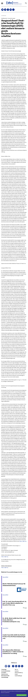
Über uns (16, 669)
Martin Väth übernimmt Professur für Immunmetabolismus (14, 584)
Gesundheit (3, 672)
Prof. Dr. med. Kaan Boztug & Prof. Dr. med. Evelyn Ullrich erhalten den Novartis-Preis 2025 (15, 603)
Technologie (3, 669)
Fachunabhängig (4, 677)
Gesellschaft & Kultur (5, 671)
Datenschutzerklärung (19, 672)
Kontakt (16, 674)
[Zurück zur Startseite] (14, 3)
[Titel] (2, 10)
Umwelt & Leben (4, 674)
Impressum (17, 671)
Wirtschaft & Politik (5, 675)
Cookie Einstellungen (18, 675)
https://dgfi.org (22, 541)
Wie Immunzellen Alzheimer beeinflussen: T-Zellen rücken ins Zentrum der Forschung (13, 651)
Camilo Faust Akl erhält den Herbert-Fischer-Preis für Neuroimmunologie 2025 (14, 636)
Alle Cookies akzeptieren (21, 695)
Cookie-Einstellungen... (5, 695)
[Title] (8, 10)
